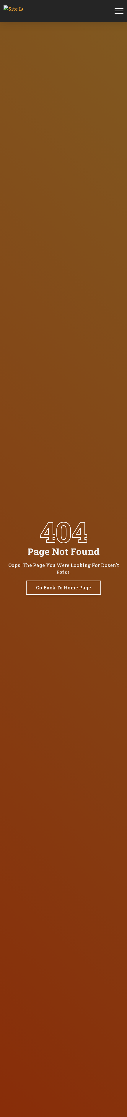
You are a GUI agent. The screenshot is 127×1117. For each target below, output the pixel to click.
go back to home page (63, 587)
